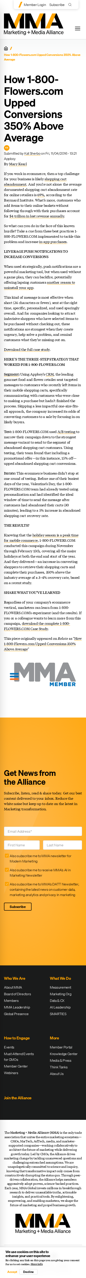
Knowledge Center (64, 1054)
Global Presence (16, 1014)
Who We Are (14, 978)
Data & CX (57, 1000)
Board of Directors (17, 994)
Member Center (16, 1066)
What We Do (60, 978)
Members (11, 1000)
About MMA (13, 987)
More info (37, 1264)
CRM (50, 374)
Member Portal (61, 1047)
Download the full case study (27, 349)
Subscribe (56, 5)
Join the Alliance (18, 1098)
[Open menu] (77, 28)
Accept (12, 1271)
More (54, 1038)
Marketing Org (60, 994)
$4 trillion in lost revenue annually (36, 216)
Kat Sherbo (32, 153)
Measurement (60, 987)
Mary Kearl (18, 163)
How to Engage (17, 1038)
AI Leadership (60, 1007)
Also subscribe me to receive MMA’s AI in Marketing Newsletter (40, 872)
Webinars (11, 1073)
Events (9, 1047)
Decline (28, 1271)
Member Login (35, 5)
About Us (57, 1074)
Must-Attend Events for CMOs (19, 1056)
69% (40, 194)
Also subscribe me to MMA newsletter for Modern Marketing (40, 858)
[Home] (6, 48)
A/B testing (66, 431)
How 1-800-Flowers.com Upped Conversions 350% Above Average (43, 643)
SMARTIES (58, 1014)
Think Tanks (58, 1067)
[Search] (71, 4)
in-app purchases (53, 241)
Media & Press (60, 1060)
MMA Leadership (17, 1007)
